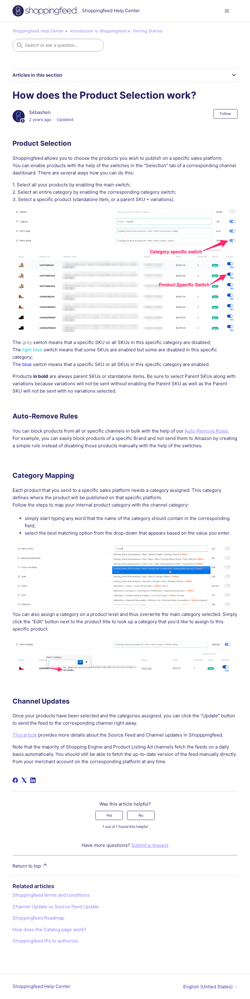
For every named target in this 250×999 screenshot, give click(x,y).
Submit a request (149, 845)
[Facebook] (15, 780)
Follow (225, 113)
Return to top (27, 866)
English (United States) (208, 986)
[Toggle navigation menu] (227, 11)
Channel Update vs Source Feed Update (55, 906)
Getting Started (147, 30)
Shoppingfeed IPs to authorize (45, 941)
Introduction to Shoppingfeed (98, 30)
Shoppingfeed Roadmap (38, 918)
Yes (109, 815)
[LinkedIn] (33, 780)
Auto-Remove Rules (206, 431)
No (140, 815)
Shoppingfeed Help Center (38, 30)
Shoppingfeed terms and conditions (51, 895)
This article (24, 735)
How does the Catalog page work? (49, 929)
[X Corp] (24, 780)
